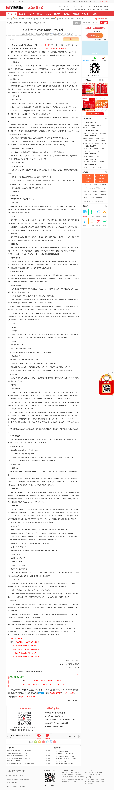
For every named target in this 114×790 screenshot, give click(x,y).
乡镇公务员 (90, 6)
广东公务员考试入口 (90, 122)
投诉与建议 (102, 781)
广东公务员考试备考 (90, 159)
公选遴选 (96, 6)
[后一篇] (113, 396)
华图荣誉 (92, 779)
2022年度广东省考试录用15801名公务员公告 (64, 763)
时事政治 (96, 161)
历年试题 (57, 14)
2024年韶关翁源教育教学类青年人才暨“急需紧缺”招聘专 (20, 763)
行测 (84, 161)
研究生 (106, 9)
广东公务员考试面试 (90, 146)
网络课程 (101, 80)
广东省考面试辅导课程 (100, 133)
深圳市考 (101, 178)
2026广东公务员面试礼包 (54, 716)
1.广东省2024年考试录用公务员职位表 (27, 642)
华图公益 (97, 779)
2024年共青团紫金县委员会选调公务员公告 (21, 736)
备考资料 (21, 19)
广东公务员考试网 (26, 34)
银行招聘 (92, 9)
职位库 (67, 19)
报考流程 (85, 143)
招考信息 (9, 19)
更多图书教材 (95, 113)
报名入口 (48, 14)
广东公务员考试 (34, 7)
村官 (102, 9)
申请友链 (87, 783)
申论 (88, 161)
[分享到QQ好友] (47, 741)
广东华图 (9, 1)
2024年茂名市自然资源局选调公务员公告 (17, 761)
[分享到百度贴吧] (50, 741)
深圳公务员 (83, 6)
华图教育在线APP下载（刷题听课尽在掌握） (61, 720)
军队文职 (73, 777)
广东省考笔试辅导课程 (88, 133)
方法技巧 (102, 161)
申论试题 (91, 156)
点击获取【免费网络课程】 (54, 726)
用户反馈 (22, 786)
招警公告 (91, 138)
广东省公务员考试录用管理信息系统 (29, 206)
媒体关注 (102, 779)
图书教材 (88, 80)
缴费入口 (99, 125)
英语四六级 (73, 781)
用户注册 (15, 1)
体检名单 (91, 151)
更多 (106, 118)
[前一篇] (1, 396)
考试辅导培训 (46, 621)
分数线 (90, 148)
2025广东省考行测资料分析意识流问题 (93, 198)
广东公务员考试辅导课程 (91, 130)
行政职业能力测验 (24, 334)
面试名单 (76, 14)
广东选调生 (88, 178)
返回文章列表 (72, 736)
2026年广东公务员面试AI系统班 (56, 723)
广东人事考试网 (15, 7)
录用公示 (85, 14)
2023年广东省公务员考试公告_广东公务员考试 (65, 758)
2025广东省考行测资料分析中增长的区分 (93, 201)
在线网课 (94, 14)
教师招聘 (80, 9)
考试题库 (29, 19)
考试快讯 (61, 684)
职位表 (39, 14)
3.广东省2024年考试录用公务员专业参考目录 (23, 649)
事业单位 (63, 9)
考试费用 (97, 143)
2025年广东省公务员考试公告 (61, 751)
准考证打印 (26, 684)
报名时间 (22, 14)
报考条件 (103, 140)
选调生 (102, 6)
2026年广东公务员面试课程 (55, 713)
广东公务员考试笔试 (90, 136)
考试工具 (85, 206)
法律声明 (92, 781)
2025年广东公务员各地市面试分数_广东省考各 (95, 188)
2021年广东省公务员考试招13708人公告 (63, 753)
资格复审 (96, 148)
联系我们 (15, 786)
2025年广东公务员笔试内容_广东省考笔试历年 (95, 184)
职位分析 (85, 140)
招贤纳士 (92, 783)
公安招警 (74, 9)
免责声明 (97, 781)
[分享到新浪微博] (43, 741)
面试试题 (97, 156)
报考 (15, 19)
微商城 (53, 19)
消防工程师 (64, 781)
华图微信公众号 (95, 60)
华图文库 (96, 772)
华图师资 (80, 19)
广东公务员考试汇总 (89, 118)
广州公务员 (76, 6)
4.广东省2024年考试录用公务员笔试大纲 (22, 653)
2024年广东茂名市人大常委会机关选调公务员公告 (19, 751)
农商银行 (97, 9)
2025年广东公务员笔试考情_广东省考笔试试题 (95, 191)
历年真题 (85, 172)
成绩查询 (66, 14)
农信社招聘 (64, 779)
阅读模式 (77, 23)
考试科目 (91, 140)
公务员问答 (88, 774)
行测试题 (85, 156)
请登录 (21, 1)
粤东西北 (68, 9)
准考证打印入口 (86, 127)
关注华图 (88, 777)
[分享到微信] (35, 741)
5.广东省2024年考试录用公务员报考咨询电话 (23, 656)
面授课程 (38, 19)
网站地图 (92, 1)
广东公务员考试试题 (90, 154)
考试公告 (31, 14)
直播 (72, 19)
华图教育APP (83, 1)
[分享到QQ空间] (39, 741)
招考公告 (42, 23)
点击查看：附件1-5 (16, 638)
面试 (91, 161)
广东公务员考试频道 (47, 48)
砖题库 (61, 19)
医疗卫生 (86, 9)
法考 (69, 781)
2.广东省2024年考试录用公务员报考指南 (22, 645)
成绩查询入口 (95, 127)
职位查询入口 (86, 125)
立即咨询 (95, 35)
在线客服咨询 (102, 18)
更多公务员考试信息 (90, 164)
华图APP (101, 772)
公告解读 (97, 138)
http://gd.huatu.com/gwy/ (14, 775)
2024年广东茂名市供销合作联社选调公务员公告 (18, 758)
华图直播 (87, 772)
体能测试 (102, 148)
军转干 (106, 6)
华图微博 (103, 60)
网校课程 (46, 19)
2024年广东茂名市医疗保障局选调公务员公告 (18, 756)
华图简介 (8, 786)
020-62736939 (103, 1)
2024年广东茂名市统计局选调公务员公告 (17, 753)
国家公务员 (62, 6)
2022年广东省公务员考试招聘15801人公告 (64, 756)
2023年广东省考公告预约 (60, 761)
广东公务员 (69, 6)
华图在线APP (86, 60)
